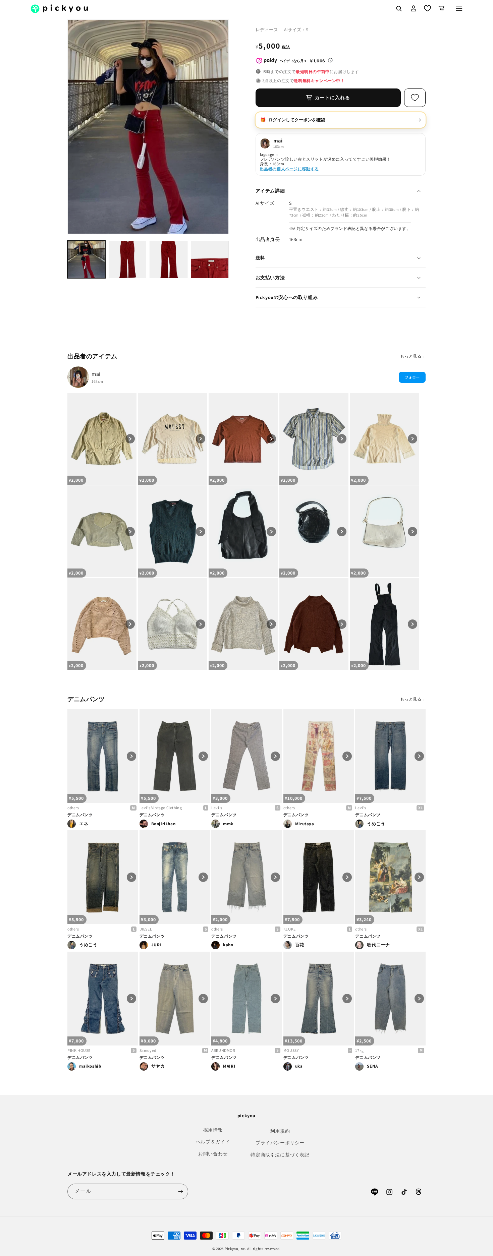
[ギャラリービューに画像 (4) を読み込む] (210, 260)
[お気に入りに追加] (415, 97)
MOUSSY (291, 1050)
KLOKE (289, 929)
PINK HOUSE (79, 1050)
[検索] (398, 8)
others (73, 807)
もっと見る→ (413, 356)
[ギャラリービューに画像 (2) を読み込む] (128, 260)
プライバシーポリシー (280, 1143)
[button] (459, 8)
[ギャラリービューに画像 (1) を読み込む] (86, 260)
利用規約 (280, 1131)
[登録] (180, 1191)
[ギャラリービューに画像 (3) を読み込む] (168, 260)
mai (96, 373)
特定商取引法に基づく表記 (280, 1155)
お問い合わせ (213, 1154)
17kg (359, 1050)
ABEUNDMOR (223, 1050)
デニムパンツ (80, 814)
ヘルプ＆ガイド (213, 1142)
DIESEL (146, 929)
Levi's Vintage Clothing (161, 807)
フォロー (412, 377)
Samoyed (148, 1050)
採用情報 (213, 1130)
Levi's (216, 807)
